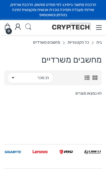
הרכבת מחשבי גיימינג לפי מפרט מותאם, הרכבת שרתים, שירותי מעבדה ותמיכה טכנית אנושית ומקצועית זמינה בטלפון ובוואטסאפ (53, 9)
